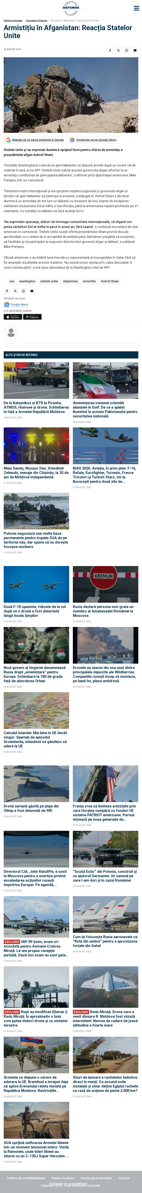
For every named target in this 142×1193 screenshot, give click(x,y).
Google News (19, 304)
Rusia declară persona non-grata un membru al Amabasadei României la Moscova (103, 611)
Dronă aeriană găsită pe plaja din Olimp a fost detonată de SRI (31, 808)
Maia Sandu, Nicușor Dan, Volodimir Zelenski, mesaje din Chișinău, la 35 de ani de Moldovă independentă (36, 472)
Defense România (13, 20)
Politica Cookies (63, 1178)
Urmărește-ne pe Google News (96, 140)
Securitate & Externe (36, 20)
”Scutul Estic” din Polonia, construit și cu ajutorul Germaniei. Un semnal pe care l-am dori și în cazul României (105, 876)
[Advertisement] (105, 527)
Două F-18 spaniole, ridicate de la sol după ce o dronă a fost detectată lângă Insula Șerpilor (35, 611)
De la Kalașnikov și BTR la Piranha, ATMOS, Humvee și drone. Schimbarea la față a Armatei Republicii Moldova (36, 407)
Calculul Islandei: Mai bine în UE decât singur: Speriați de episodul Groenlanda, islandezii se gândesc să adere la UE (35, 739)
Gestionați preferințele (96, 1178)
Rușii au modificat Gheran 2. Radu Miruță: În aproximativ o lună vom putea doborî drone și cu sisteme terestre (36, 1018)
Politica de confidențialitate (26, 1178)
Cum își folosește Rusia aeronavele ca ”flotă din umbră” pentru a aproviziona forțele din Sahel (105, 941)
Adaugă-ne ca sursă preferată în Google (38, 140)
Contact (123, 1178)
